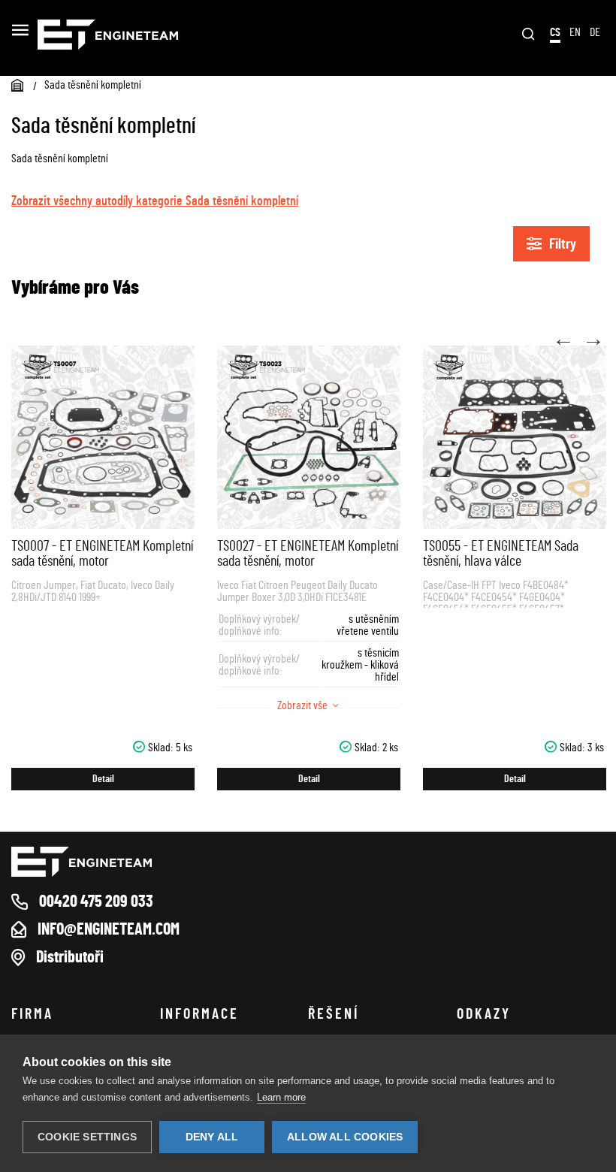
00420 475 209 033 (96, 901)
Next (593, 339)
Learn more (281, 1097)
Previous (563, 339)
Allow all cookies (345, 1137)
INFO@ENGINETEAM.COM (109, 929)
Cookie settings (87, 1137)
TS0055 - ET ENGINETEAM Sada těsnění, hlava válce (500, 554)
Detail (103, 779)
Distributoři (70, 957)
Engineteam (156, 35)
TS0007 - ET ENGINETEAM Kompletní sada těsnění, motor (102, 554)
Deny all (212, 1137)
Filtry (562, 244)
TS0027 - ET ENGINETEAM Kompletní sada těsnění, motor (307, 554)
